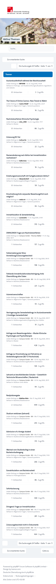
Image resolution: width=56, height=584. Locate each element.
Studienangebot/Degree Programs (25, 181)
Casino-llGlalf (23, 104)
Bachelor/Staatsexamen (22, 163)
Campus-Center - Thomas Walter (30, 235)
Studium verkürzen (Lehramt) (17, 413)
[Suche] (46, 48)
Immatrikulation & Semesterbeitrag (20, 214)
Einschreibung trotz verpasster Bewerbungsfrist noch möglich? (27, 195)
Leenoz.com (16, 569)
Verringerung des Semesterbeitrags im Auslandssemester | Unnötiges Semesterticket (28, 313)
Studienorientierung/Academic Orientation (28, 361)
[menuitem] (8, 576)
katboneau (23, 160)
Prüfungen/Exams (20, 475)
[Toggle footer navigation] (3, 560)
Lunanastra (23, 217)
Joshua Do (22, 140)
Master (16, 124)
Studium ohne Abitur (21, 382)
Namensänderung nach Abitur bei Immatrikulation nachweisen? (26, 156)
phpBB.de (30, 572)
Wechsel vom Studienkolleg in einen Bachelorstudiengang (20, 451)
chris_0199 (23, 122)
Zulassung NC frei (13, 137)
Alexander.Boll (24, 179)
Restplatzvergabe (13, 395)
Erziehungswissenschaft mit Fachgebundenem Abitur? (27, 176)
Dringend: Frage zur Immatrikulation (20, 506)
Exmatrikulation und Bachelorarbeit (20, 470)
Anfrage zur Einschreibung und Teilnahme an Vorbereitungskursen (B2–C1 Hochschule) (24, 355)
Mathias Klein (24, 398)
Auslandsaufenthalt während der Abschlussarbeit (25, 80)
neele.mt (22, 199)
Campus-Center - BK (26, 258)
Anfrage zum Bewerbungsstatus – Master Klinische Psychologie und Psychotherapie (26, 334)
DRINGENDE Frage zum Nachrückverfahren (23, 232)
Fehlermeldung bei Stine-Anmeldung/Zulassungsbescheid (19, 254)
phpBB (15, 566)
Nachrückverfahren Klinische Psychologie (22, 119)
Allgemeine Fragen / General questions (27, 106)
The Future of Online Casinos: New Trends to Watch (26, 101)
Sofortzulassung (12, 488)
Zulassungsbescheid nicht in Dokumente (22, 524)
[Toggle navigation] (53, 9)
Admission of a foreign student (18, 431)
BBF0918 (22, 83)
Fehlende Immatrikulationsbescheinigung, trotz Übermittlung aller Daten (25, 275)
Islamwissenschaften (14, 294)
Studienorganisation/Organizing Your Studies (29, 320)
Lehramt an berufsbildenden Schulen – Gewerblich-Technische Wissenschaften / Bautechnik (26, 376)
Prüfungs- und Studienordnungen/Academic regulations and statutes (29, 86)
